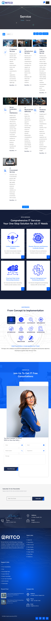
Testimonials (5, 583)
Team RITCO (30, 542)
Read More (12, 85)
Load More (25, 207)
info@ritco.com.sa (34, 606)
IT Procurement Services (14, 170)
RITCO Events (30, 544)
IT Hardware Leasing (42, 109)
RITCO (15, 616)
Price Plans (29, 554)
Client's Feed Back (6, 576)
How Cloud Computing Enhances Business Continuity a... (15, 594)
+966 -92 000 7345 (35, 600)
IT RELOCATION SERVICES (29, 109)
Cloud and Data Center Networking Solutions (13, 279)
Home (22, 20)
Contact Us (29, 556)
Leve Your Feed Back (7, 578)
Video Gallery (30, 549)
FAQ (3, 569)
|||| (40, 33)
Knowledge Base (6, 571)
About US (29, 540)
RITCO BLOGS (5, 581)
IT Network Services (13, 50)
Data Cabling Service (41, 51)
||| (37, 33)
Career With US (5, 574)
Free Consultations (6, 566)
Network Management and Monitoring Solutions (38, 279)
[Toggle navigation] (47, 2)
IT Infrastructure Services (29, 51)
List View (45, 33)
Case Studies (30, 547)
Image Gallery (30, 552)
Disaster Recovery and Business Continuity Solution (38, 247)
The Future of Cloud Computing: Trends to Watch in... (15, 600)
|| (34, 33)
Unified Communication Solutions (13, 247)
